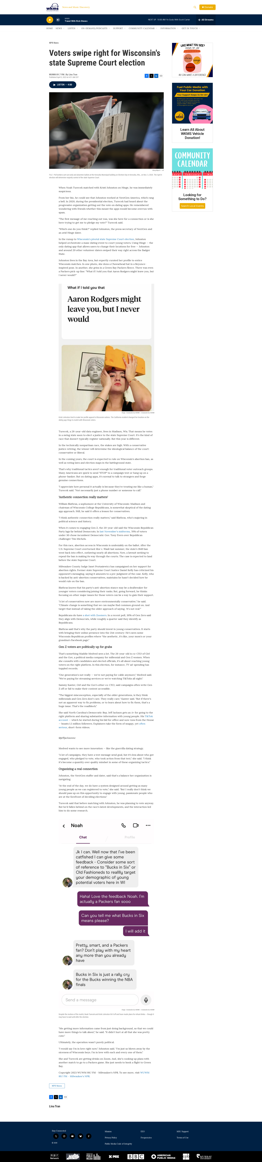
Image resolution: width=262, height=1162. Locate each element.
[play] (50, 19)
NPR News (54, 42)
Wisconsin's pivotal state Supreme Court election (105, 239)
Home (49, 28)
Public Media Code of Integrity (118, 1144)
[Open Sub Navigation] (64, 28)
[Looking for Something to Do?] (192, 168)
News (59, 28)
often (142, 723)
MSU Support (183, 1132)
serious (63, 727)
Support (118, 28)
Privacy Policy (111, 1138)
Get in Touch (190, 28)
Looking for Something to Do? (192, 197)
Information (168, 28)
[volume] (58, 20)
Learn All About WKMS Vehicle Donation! (192, 134)
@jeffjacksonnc (67, 737)
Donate (208, 7)
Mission (108, 1132)
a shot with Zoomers (94, 615)
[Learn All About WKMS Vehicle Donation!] (192, 103)
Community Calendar (142, 28)
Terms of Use (183, 1138)
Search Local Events (192, 205)
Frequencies (146, 1138)
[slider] (62, 19)
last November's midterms (115, 531)
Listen (71, 28)
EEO (143, 1132)
